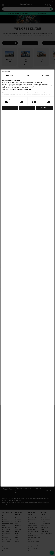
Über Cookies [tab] (45, 75)
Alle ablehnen (44, 107)
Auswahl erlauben (27, 107)
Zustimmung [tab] (9, 75)
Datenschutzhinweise (19, 89)
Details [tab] (27, 75)
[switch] (21, 102)
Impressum (28, 89)
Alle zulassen (10, 107)
